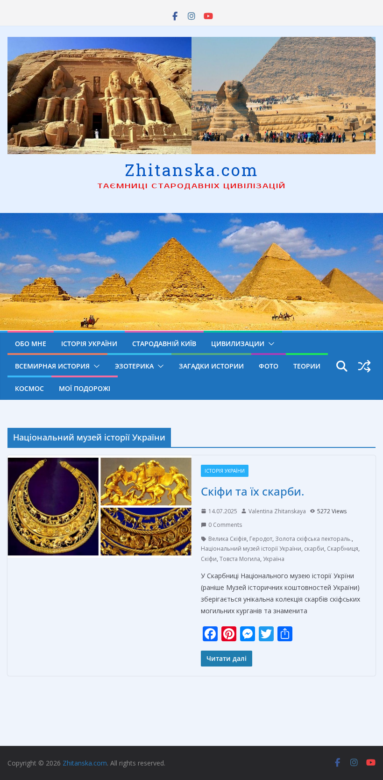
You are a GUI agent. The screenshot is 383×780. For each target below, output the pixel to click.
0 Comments (225, 525)
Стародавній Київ (164, 343)
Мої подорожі (84, 388)
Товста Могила (240, 559)
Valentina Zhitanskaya (277, 511)
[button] (269, 343)
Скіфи (209, 559)
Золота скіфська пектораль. (313, 539)
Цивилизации (237, 343)
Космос (29, 388)
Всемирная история (52, 366)
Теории (306, 366)
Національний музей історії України (251, 549)
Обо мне (30, 343)
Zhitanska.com (192, 169)
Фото (268, 366)
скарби (314, 549)
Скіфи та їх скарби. (252, 491)
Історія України (89, 343)
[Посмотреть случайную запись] (364, 366)
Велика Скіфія (227, 539)
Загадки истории (211, 366)
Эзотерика (134, 366)
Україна (273, 559)
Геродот (260, 539)
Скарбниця (342, 549)
